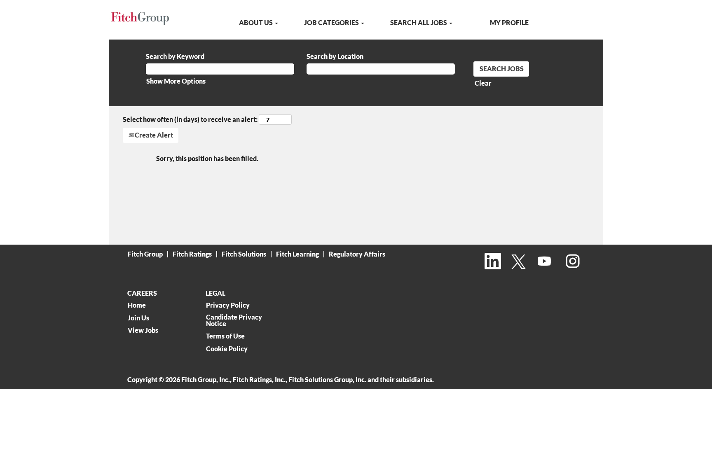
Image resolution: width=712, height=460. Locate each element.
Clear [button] (483, 83)
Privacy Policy (228, 305)
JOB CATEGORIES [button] (332, 22)
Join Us (138, 318)
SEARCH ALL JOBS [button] (419, 22)
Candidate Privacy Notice (234, 320)
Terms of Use (225, 336)
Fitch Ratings (192, 254)
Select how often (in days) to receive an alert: (190, 119)
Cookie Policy (227, 349)
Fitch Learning (297, 254)
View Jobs (143, 330)
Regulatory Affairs (357, 254)
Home (137, 305)
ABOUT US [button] (256, 22)
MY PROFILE (509, 22)
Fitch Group (145, 254)
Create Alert (153, 135)
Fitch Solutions (244, 254)
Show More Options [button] (176, 81)
